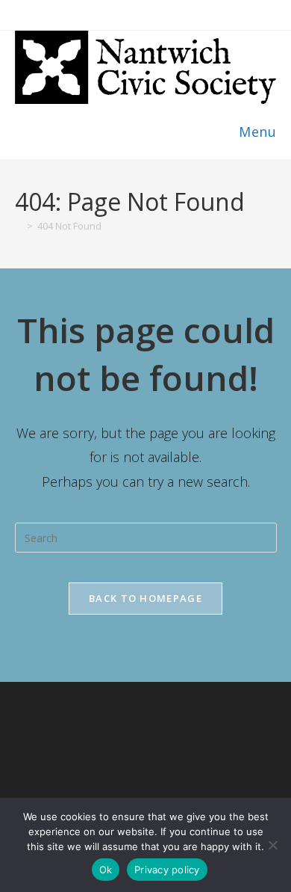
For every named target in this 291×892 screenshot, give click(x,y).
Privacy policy (167, 870)
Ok (106, 870)
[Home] (18, 226)
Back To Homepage (145, 598)
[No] (272, 844)
